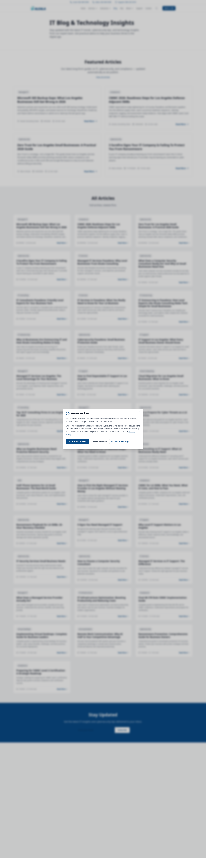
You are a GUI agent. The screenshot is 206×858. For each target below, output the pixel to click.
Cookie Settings (121, 441)
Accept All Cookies (77, 441)
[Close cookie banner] (140, 411)
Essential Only (100, 441)
